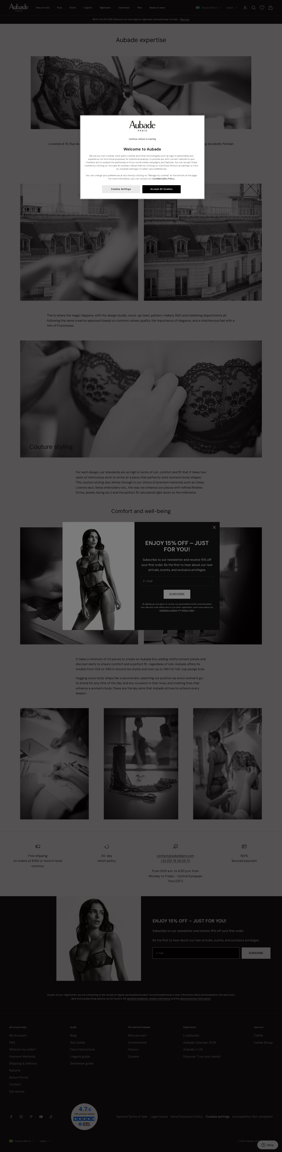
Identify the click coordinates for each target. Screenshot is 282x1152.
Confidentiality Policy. (163, 178)
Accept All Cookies (161, 189)
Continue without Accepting (142, 139)
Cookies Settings (121, 189)
